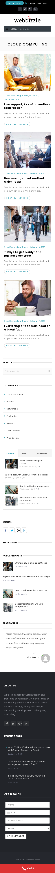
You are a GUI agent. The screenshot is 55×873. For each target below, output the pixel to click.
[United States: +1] (9, 812)
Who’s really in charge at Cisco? (31, 462)
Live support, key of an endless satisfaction (27, 106)
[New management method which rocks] (27, 150)
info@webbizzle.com (37, 3)
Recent (25, 453)
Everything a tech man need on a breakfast (27, 327)
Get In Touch (14, 3)
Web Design (13, 437)
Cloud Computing (12, 95)
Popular (10, 453)
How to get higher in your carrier (34, 486)
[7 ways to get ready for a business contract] (27, 224)
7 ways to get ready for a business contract (22, 254)
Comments (42, 453)
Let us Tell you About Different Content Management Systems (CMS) (26, 763)
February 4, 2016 (12, 99)
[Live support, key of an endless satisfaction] (27, 72)
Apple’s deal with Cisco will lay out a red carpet (27, 475)
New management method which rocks (24, 180)
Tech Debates (13, 430)
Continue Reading (17, 124)
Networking (34, 95)
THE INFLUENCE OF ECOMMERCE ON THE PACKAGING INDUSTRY (26, 777)
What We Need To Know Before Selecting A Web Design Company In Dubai (29, 748)
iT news (25, 95)
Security (11, 423)
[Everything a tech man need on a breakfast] (27, 298)
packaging (12, 416)
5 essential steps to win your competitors (33, 499)
